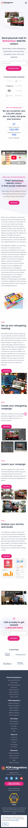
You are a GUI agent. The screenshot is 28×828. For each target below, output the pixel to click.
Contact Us (14, 737)
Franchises (14, 726)
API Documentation (14, 753)
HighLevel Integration (14, 703)
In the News (14, 746)
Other (14, 731)
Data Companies (14, 723)
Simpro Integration (14, 715)
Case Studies (14, 744)
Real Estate (14, 728)
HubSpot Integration (14, 712)
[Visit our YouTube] (21, 778)
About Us (14, 734)
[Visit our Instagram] (6, 778)
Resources (14, 750)
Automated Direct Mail (14, 680)
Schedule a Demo (13, 68)
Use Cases (14, 719)
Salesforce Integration (14, 705)
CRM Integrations (14, 700)
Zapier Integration (14, 692)
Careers (14, 742)
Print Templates (14, 758)
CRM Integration (14, 721)
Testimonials (14, 739)
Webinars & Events (14, 762)
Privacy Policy (15, 820)
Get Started (14, 202)
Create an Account (14, 755)
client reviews (18, 774)
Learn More (6, 371)
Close (5, 824)
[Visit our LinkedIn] (16, 778)
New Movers (14, 687)
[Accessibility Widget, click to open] (25, 414)
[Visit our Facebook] (11, 778)
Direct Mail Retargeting (14, 685)
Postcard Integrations (14, 677)
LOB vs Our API (14, 696)
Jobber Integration (14, 710)
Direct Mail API (14, 682)
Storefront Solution (14, 689)
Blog (14, 760)
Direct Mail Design (14, 694)
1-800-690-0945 (14, 783)
